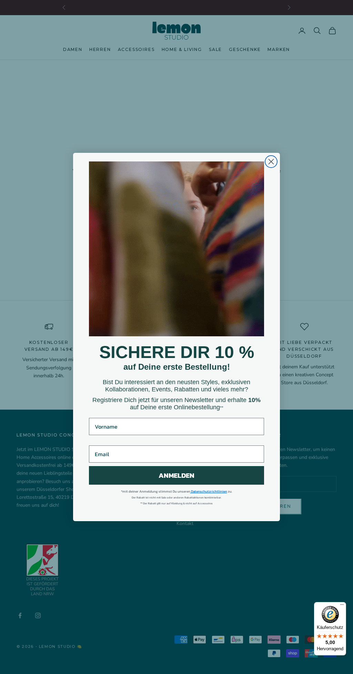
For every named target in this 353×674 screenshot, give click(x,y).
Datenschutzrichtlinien (208, 491)
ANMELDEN (176, 475)
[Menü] (342, 606)
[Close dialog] (271, 162)
